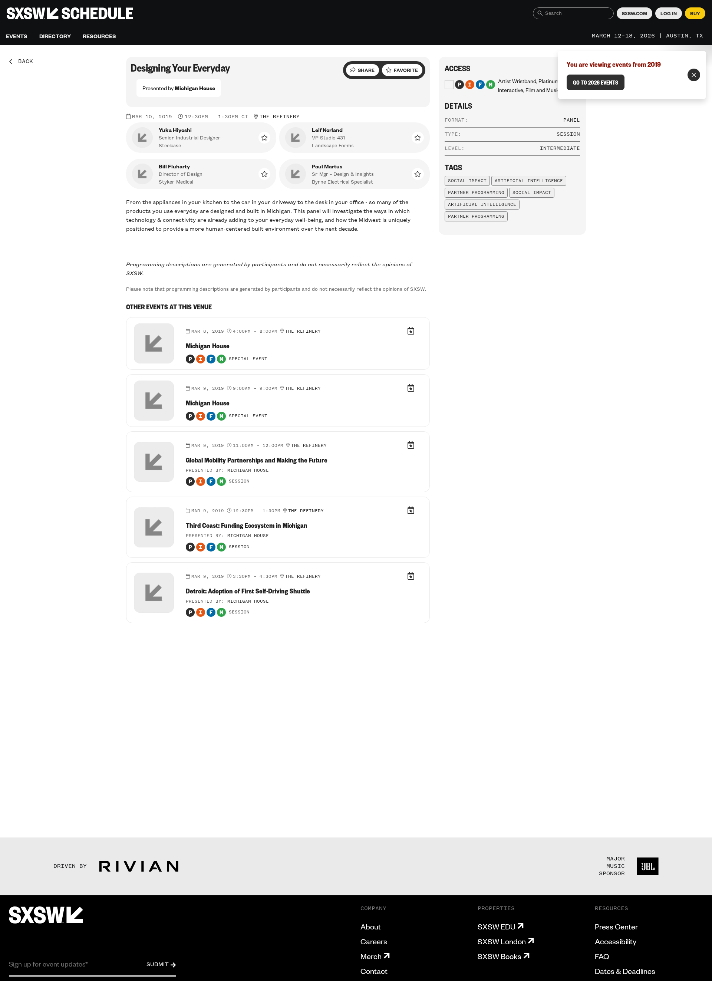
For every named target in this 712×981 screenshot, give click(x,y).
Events (16, 36)
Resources (99, 36)
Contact (374, 971)
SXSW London (502, 941)
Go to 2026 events (595, 82)
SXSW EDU (496, 926)
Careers (373, 941)
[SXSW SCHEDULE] (70, 13)
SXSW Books (499, 956)
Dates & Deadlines (625, 971)
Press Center (616, 926)
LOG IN (668, 13)
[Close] (694, 75)
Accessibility (615, 941)
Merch (371, 956)
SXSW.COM (634, 13)
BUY (695, 13)
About (370, 926)
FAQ (602, 956)
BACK (23, 62)
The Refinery (280, 116)
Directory (55, 36)
